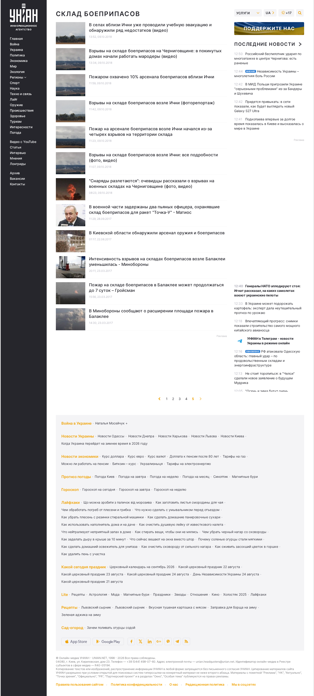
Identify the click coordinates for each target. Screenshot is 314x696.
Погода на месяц (196, 476)
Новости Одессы (111, 436)
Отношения (199, 594)
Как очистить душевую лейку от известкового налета (181, 524)
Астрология (98, 594)
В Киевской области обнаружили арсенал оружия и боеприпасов (157, 232)
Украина (16, 50)
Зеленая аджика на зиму (81, 615)
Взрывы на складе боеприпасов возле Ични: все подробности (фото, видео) (153, 157)
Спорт (15, 83)
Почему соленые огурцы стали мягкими (230, 539)
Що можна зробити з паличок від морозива (117, 502)
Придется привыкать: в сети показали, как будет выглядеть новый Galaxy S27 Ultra (264, 106)
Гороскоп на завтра (134, 489)
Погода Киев (104, 476)
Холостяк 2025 (235, 594)
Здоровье (17, 116)
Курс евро (136, 456)
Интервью (18, 153)
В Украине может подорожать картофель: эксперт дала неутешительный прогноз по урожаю (267, 308)
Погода (15, 132)
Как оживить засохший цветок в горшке (246, 546)
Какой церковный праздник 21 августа (92, 581)
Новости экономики (79, 456)
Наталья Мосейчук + (111, 423)
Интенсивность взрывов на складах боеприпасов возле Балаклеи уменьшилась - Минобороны (157, 261)
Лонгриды (18, 164)
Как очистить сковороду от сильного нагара (176, 546)
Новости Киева (232, 436)
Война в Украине (76, 423)
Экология (17, 72)
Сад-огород (72, 627)
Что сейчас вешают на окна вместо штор (162, 539)
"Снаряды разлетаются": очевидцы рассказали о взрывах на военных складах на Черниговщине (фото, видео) (151, 183)
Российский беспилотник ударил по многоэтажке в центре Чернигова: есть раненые (267, 58)
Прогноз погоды (76, 476)
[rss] (186, 641)
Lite (64, 594)
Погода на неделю (164, 476)
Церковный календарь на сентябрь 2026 (142, 567)
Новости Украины (77, 436)
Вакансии (17, 178)
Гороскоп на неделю (170, 489)
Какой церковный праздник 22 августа (209, 567)
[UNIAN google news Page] (159, 641)
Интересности (21, 127)
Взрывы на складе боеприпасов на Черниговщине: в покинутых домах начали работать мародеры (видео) (155, 53)
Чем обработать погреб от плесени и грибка (96, 510)
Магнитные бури (245, 476)
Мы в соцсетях (244, 684)
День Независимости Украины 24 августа (226, 574)
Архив (15, 173)
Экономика (19, 61)
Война (14, 44)
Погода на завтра (132, 476)
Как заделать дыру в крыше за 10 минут (93, 539)
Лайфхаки (70, 502)
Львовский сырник (96, 607)
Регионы (17, 77)
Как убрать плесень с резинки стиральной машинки (102, 517)
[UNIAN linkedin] (149, 641)
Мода (115, 594)
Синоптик (220, 476)
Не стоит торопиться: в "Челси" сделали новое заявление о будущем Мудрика (264, 378)
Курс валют (157, 456)
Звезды (180, 594)
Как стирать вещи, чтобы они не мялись (166, 532)
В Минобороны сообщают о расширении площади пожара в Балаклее (151, 313)
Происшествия (22, 110)
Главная (16, 39)
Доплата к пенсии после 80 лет (194, 456)
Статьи (15, 147)
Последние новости (264, 44)
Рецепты (78, 594)
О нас (173, 684)
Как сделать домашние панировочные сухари (184, 517)
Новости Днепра (141, 436)
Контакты (17, 184)
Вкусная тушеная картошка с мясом (177, 607)
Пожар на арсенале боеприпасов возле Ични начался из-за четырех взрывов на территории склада (150, 131)
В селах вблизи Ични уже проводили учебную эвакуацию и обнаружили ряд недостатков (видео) (150, 27)
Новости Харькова (172, 436)
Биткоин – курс (124, 464)
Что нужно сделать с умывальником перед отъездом (177, 510)
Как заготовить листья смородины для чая (189, 502)
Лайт (13, 99)
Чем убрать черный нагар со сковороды (234, 532)
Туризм (16, 121)
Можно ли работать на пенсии (84, 464)
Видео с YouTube (23, 142)
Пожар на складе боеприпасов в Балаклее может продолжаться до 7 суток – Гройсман (156, 287)
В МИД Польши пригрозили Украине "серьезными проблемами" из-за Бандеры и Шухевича (268, 88)
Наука (15, 88)
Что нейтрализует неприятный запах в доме (96, 532)
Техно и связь (21, 94)
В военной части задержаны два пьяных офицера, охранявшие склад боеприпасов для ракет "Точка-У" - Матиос (154, 209)
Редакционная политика (205, 684)
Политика (17, 55)
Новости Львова (204, 436)
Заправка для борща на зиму (233, 607)
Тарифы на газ (234, 456)
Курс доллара (113, 456)
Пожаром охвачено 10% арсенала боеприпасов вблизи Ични (151, 76)
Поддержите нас (269, 28)
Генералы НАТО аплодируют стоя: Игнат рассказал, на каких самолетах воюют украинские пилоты (267, 290)
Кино (215, 594)
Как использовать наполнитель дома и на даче (98, 524)
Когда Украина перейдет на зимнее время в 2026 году (104, 443)
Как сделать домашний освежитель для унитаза (99, 546)
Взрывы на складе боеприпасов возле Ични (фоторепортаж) (152, 102)
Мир (13, 66)
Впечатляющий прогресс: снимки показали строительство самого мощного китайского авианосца (267, 325)
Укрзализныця (151, 464)
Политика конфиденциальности (136, 684)
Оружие (16, 105)
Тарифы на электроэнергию (189, 464)
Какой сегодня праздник (83, 567)
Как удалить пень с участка (83, 554)
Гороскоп (70, 489)
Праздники (161, 594)
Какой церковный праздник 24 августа (158, 574)
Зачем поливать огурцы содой (111, 627)
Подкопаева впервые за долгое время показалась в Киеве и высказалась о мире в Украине (269, 123)
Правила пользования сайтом (79, 684)
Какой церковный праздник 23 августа (92, 574)
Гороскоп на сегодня (98, 489)
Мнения (16, 158)
